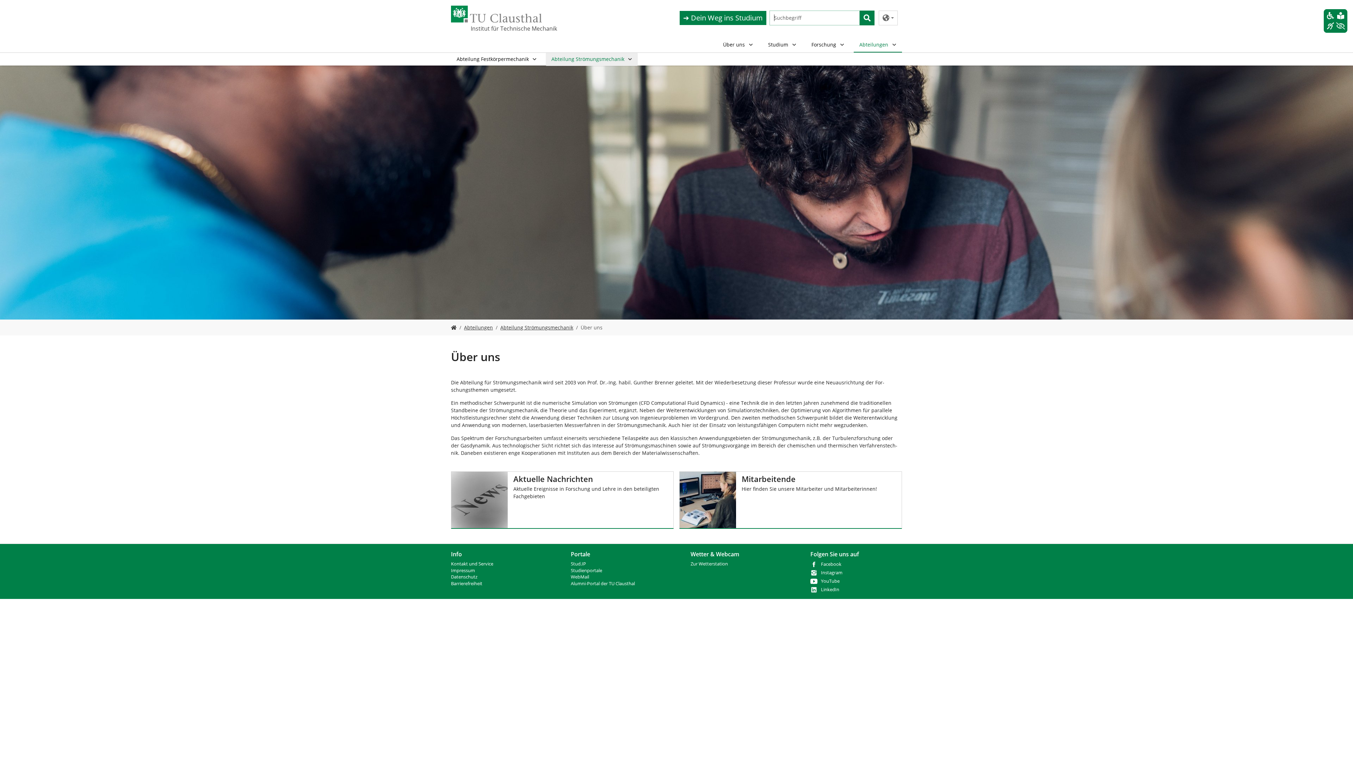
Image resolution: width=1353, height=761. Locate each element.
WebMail (580, 577)
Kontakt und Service (472, 564)
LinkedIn (830, 590)
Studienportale (586, 571)
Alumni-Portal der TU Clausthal (603, 584)
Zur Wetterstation (709, 564)
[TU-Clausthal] (496, 14)
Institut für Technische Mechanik (506, 28)
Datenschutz (464, 577)
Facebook (831, 564)
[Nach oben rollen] (1338, 746)
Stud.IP (578, 564)
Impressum (463, 571)
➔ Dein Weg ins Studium (723, 18)
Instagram (831, 573)
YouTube (830, 581)
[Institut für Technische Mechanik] (454, 327)
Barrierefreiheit (466, 584)
